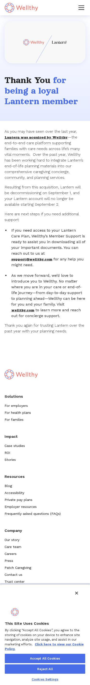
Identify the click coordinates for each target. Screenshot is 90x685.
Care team (13, 547)
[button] (80, 7)
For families (14, 419)
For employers (16, 406)
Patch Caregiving (18, 568)
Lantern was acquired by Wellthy (36, 137)
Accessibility (14, 493)
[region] (45, 634)
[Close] (76, 593)
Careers (11, 554)
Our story (12, 540)
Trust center (14, 581)
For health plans (18, 413)
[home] (21, 7)
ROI (7, 453)
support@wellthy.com (31, 259)
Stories (10, 460)
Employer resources (21, 507)
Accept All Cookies (45, 658)
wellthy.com (22, 310)
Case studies (15, 446)
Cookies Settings (45, 679)
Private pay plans (18, 500)
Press (9, 561)
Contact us (13, 575)
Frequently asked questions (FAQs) (33, 514)
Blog (8, 486)
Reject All (45, 669)
